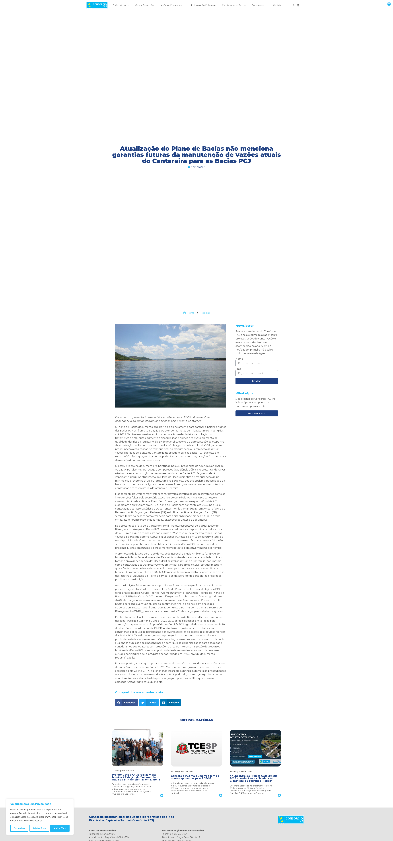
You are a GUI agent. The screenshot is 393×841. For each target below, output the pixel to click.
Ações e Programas (171, 5)
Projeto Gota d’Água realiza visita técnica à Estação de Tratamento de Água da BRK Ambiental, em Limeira (136, 777)
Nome (239, 359)
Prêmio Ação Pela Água (203, 5)
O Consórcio (119, 5)
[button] (389, 4)
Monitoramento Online (234, 5)
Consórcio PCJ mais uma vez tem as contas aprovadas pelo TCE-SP (195, 777)
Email (238, 369)
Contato (277, 5)
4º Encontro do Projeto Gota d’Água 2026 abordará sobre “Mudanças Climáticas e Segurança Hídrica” (253, 778)
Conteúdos (257, 5)
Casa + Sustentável (145, 5)
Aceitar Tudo (59, 828)
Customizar (19, 828)
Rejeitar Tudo (39, 828)
